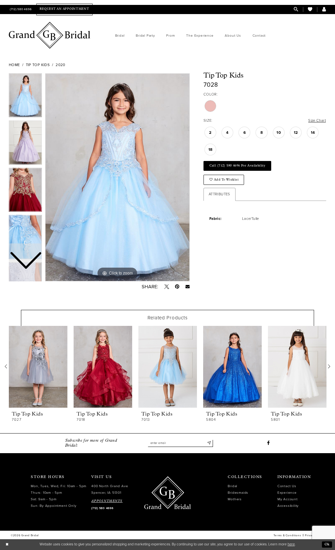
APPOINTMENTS (107, 501)
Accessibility (288, 506)
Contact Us (286, 486)
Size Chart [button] (317, 120)
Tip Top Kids (38, 65)
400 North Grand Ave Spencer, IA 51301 (109, 489)
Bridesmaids (238, 492)
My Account (287, 499)
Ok (327, 544)
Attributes (219, 194)
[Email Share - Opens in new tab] (187, 287)
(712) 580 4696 (102, 508)
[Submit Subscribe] (209, 443)
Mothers (235, 499)
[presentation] (38, 367)
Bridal (232, 486)
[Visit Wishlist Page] (310, 9)
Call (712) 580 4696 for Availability (237, 165)
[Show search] (296, 9)
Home (14, 65)
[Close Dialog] (7, 544)
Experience (287, 492)
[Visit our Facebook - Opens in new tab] (268, 443)
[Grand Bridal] (50, 35)
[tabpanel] (117, 177)
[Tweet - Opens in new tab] (166, 286)
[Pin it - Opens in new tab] (177, 286)
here (291, 544)
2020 (60, 65)
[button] (324, 9)
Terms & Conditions (287, 535)
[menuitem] (20, 9)
